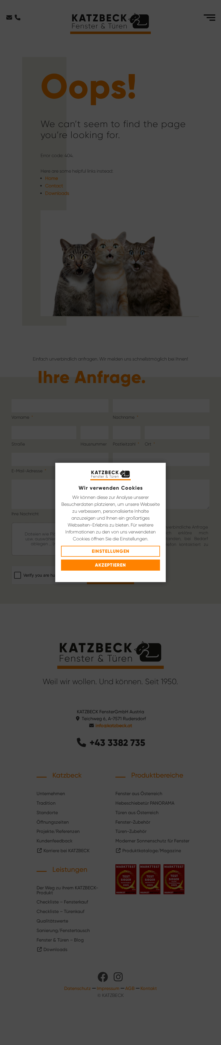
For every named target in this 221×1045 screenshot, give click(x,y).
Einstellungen (110, 551)
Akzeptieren (110, 565)
